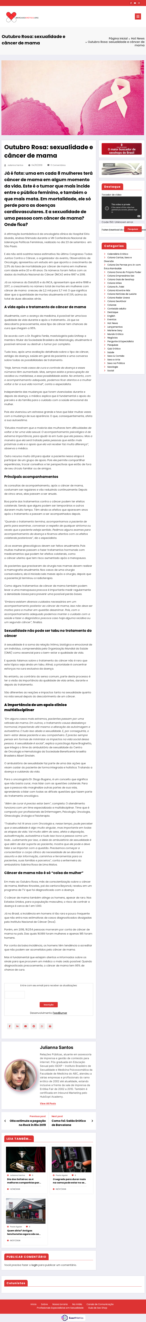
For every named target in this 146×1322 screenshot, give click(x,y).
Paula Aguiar (62, 1175)
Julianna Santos (15, 165)
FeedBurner (60, 1013)
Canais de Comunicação (100, 1304)
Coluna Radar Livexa (118, 297)
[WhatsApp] (42, 1026)
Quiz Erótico (114, 348)
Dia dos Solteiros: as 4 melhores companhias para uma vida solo (24, 1181)
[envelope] (26, 1026)
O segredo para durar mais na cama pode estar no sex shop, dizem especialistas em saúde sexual (69, 1181)
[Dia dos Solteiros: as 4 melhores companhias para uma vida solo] (25, 1159)
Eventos (111, 319)
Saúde (110, 352)
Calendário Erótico (117, 254)
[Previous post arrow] (5, 1121)
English (111, 316)
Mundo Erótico (115, 334)
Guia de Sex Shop (97, 1307)
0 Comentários (58, 165)
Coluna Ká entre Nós (118, 290)
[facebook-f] (131, 3)
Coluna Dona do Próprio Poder (124, 272)
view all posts (48, 1103)
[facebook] (9, 1026)
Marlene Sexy (114, 330)
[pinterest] (34, 1026)
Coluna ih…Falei (115, 286)
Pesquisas (112, 345)
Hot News (112, 323)
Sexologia (112, 367)
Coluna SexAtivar (116, 301)
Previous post (38, 1116)
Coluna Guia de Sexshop (120, 279)
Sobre (44, 1304)
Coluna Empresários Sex (120, 275)
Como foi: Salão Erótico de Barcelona (69, 1123)
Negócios (112, 337)
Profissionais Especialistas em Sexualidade (60, 1307)
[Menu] (138, 16)
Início (33, 1304)
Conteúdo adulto (116, 308)
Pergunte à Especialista (120, 341)
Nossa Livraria (60, 1304)
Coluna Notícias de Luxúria (121, 294)
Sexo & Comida (115, 356)
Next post (57, 1116)
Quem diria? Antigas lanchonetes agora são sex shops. (23, 1232)
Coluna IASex (114, 283)
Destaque (112, 312)
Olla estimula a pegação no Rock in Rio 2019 (28, 1123)
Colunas (111, 305)
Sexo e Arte (113, 359)
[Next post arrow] (92, 1121)
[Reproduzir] (107, 234)
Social (110, 370)
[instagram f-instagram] (139, 3)
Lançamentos (115, 327)
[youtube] (135, 3)
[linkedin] (17, 1026)
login (35, 1265)
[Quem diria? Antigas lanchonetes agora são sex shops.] (25, 1210)
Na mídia (77, 1304)
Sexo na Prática (116, 363)
